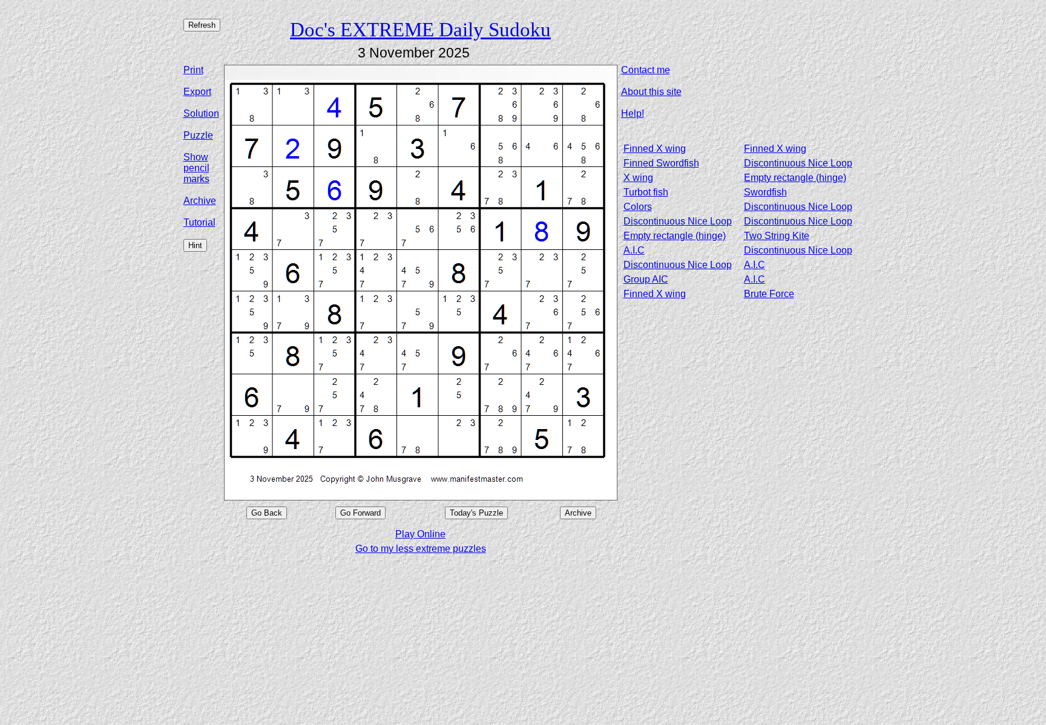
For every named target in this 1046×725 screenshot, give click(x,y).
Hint (195, 245)
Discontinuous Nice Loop (798, 163)
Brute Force (769, 294)
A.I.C (634, 250)
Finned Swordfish (661, 163)
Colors (637, 207)
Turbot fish (645, 192)
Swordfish (765, 192)
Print (193, 70)
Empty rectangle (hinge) (795, 177)
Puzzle (198, 135)
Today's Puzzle (476, 512)
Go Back (266, 512)
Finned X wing (654, 148)
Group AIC (645, 279)
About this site (651, 92)
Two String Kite (776, 236)
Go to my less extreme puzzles (420, 548)
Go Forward (360, 512)
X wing (638, 177)
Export (197, 92)
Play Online (420, 534)
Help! (632, 113)
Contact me (645, 70)
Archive (199, 200)
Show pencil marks (196, 168)
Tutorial (199, 222)
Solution (201, 113)
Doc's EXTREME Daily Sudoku (420, 29)
